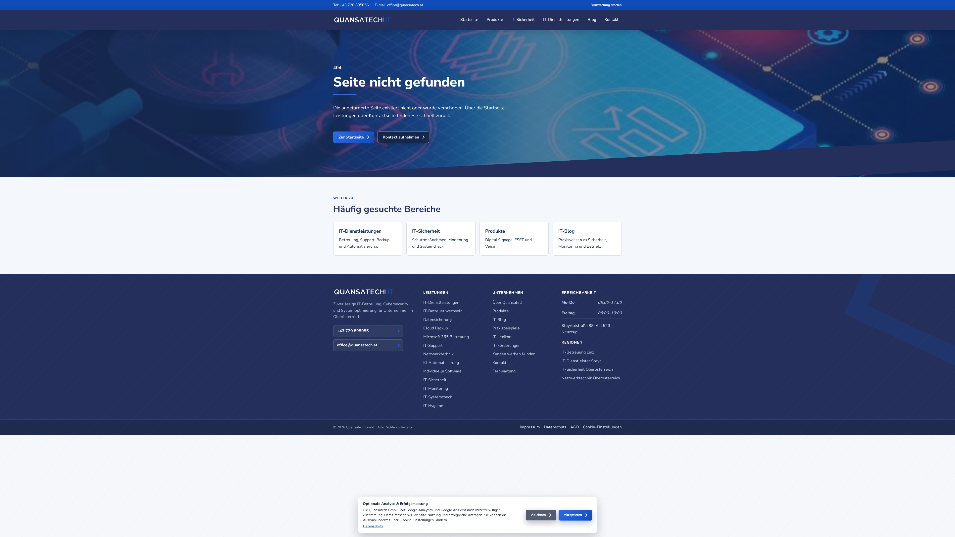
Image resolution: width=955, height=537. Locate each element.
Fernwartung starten (606, 5)
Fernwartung (504, 371)
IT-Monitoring (435, 388)
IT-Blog (499, 319)
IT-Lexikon (501, 337)
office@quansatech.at (357, 345)
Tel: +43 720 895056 (351, 4)
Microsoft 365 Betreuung (446, 337)
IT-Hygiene (433, 405)
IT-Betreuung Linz (578, 352)
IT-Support (433, 345)
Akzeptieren (573, 515)
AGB (574, 427)
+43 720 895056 (353, 331)
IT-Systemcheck (437, 397)
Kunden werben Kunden (513, 354)
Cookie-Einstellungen (602, 427)
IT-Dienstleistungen (561, 19)
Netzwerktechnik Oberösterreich (591, 378)
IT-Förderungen (506, 345)
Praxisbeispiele (506, 328)
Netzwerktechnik (438, 354)
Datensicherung (437, 319)
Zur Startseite (351, 137)
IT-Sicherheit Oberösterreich (587, 369)
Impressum (530, 427)
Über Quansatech (508, 302)
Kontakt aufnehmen (401, 137)
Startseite (469, 19)
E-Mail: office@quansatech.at (399, 4)
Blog (592, 19)
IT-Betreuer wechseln (443, 311)
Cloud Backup (435, 328)
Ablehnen (538, 515)
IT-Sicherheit (523, 19)
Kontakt (612, 19)
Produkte (495, 19)
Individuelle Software (442, 371)
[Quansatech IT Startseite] (362, 19)
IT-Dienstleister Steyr (581, 361)
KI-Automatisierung (441, 362)
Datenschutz (555, 427)
